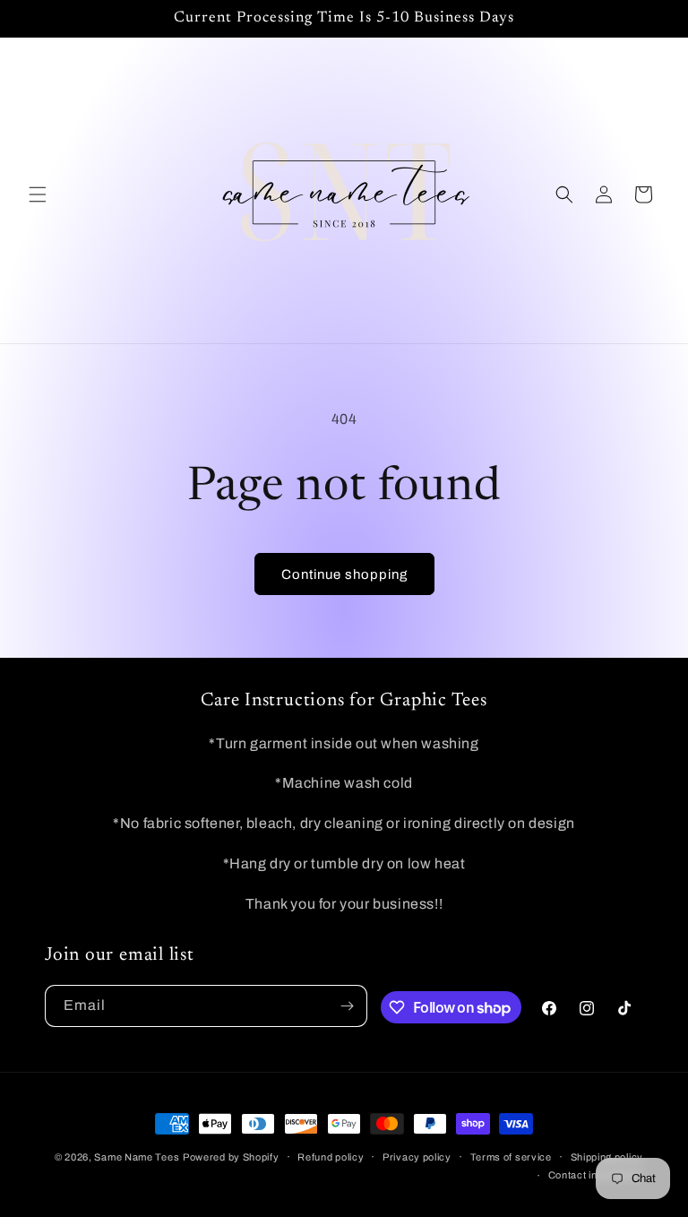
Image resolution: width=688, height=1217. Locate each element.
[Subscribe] (346, 1006)
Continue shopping (344, 574)
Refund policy (330, 1157)
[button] (37, 194)
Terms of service (511, 1157)
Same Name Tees (136, 1157)
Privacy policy (417, 1157)
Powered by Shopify (231, 1157)
